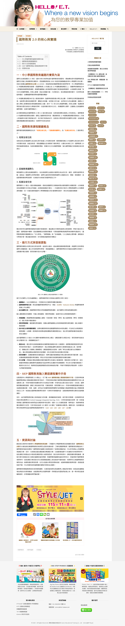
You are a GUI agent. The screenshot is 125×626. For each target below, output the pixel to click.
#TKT (103, 122)
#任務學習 (92, 129)
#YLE (100, 125)
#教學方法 (92, 168)
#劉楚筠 (92, 139)
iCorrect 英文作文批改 (23, 614)
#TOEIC (92, 125)
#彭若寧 (92, 161)
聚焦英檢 (74, 29)
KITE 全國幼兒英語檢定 (23, 606)
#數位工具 (93, 178)
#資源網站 (92, 221)
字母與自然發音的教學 (94, 97)
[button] (50, 498)
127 (63, 408)
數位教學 (64, 29)
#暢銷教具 (92, 185)
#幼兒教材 (92, 153)
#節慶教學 (93, 199)
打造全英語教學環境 (94, 65)
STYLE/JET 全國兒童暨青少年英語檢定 (27, 604)
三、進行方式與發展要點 (27, 64)
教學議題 (42, 29)
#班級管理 (92, 196)
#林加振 (102, 185)
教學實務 (32, 29)
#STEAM (92, 115)
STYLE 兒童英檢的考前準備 (96, 85)
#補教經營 (92, 217)
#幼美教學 (93, 157)
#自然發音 (92, 210)
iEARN (59, 305)
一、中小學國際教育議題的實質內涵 (31, 59)
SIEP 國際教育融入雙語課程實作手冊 (60, 377)
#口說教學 (101, 139)
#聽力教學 (92, 206)
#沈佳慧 (101, 189)
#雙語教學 (93, 224)
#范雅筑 (38, 550)
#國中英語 (92, 146)
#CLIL (92, 107)
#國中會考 (102, 143)
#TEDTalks (93, 122)
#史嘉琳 (92, 143)
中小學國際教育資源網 (39, 444)
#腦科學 (102, 206)
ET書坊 (82, 29)
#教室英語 (92, 175)
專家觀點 (103, 29)
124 (51, 408)
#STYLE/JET (93, 118)
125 (55, 408)
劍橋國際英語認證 (22, 609)
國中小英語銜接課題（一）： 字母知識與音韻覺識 (98, 93)
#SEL (101, 111)
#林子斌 (92, 189)
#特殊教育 (92, 192)
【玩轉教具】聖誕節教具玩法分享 (98, 88)
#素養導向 (93, 203)
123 (47, 408)
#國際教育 (21, 550)
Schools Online (68, 305)
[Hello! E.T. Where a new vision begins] (62, 13)
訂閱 (97, 48)
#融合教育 (92, 214)
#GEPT (101, 107)
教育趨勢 (28, 36)
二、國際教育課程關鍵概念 (28, 61)
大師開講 (21, 29)
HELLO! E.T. (94, 29)
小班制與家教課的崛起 (94, 62)
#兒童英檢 (92, 132)
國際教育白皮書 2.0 (32, 84)
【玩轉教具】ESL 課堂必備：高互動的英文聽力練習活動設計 (97, 75)
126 (59, 408)
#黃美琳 (92, 228)
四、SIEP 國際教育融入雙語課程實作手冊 (33, 66)
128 (67, 408)
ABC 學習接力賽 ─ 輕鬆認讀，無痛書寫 (98, 80)
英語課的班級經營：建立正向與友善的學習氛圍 (98, 70)
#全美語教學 (93, 136)
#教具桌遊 (93, 164)
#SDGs (92, 111)
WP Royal (90, 623)
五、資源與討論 (24, 68)
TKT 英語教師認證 (22, 611)
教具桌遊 (53, 29)
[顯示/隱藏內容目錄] (45, 56)
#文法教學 (93, 182)
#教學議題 (30, 550)
